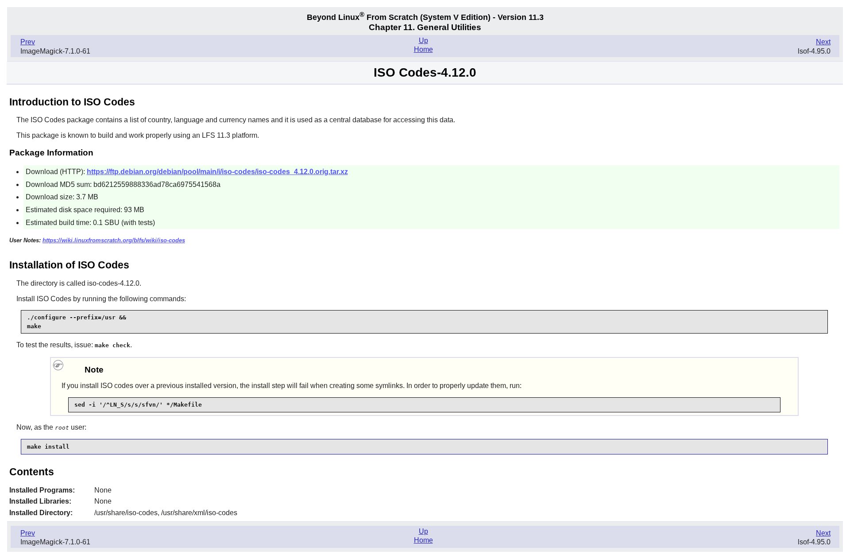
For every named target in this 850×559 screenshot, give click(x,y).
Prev (27, 42)
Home (423, 49)
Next (823, 42)
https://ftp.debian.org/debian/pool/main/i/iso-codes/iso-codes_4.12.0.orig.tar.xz (217, 171)
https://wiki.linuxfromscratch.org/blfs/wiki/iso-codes (113, 240)
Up (423, 40)
